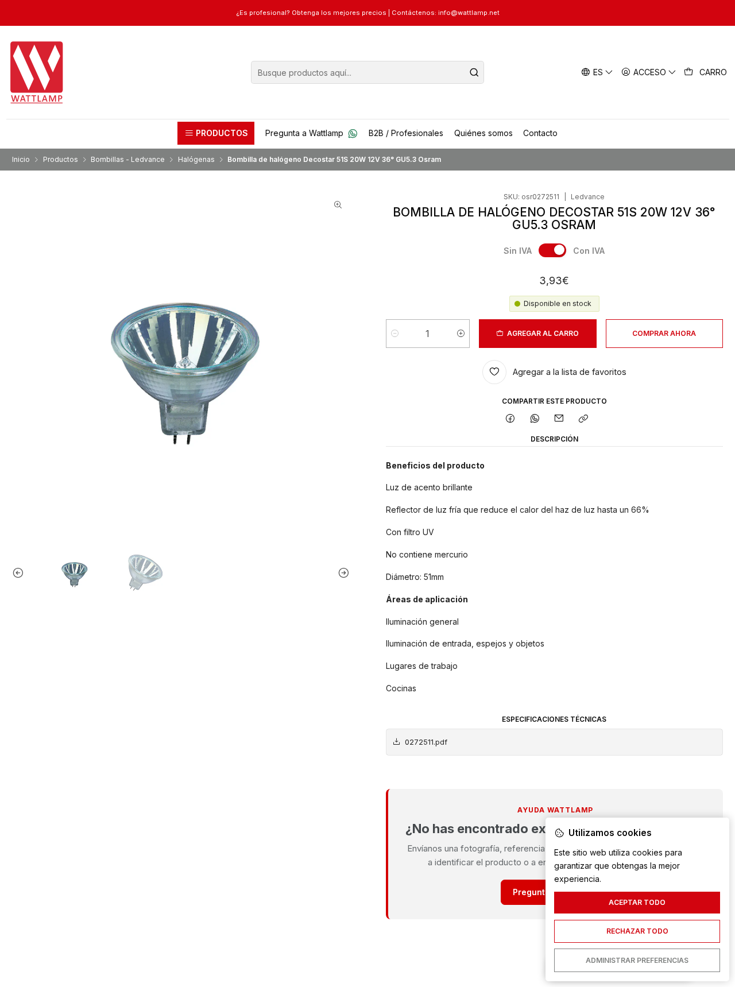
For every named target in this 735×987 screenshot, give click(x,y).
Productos (60, 159)
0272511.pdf (426, 742)
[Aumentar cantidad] (460, 333)
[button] (215, 133)
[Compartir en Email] (559, 419)
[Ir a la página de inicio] (37, 72)
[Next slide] (341, 573)
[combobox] (367, 72)
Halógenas (196, 159)
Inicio (21, 159)
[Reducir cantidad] (394, 333)
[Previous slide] (20, 573)
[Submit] (474, 72)
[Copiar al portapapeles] (583, 419)
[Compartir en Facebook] (510, 419)
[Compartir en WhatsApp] (534, 419)
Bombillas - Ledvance (128, 159)
